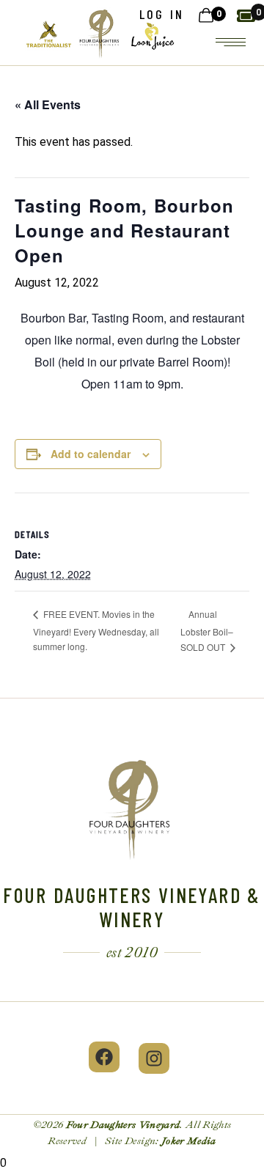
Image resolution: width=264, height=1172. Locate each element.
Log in (161, 14)
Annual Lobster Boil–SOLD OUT (206, 630)
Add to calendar (91, 453)
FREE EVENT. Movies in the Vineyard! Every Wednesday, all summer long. (96, 630)
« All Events (48, 104)
